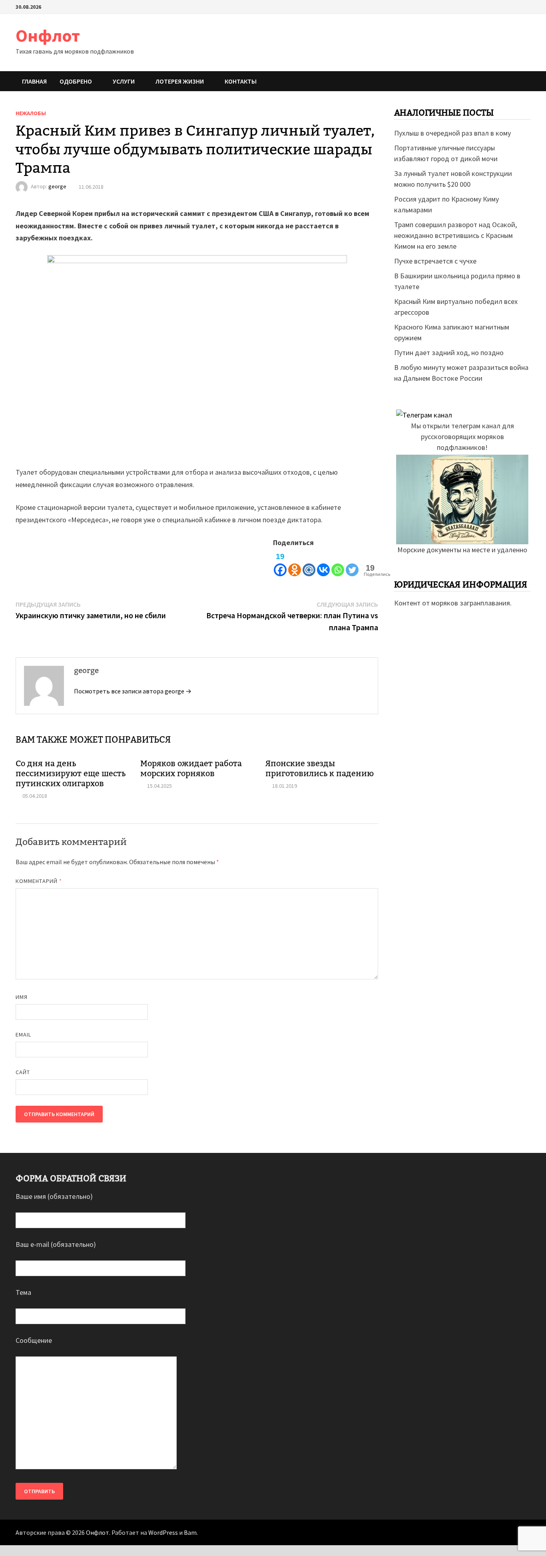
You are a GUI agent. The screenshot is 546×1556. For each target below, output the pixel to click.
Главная (34, 81)
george (57, 186)
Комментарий (39, 881)
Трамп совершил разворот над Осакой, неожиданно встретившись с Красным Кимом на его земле (455, 235)
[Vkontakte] (323, 563)
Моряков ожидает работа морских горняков (191, 768)
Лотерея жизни (179, 81)
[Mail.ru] (309, 563)
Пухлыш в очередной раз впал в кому (452, 133)
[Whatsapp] (337, 563)
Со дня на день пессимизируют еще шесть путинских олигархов (71, 773)
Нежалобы (31, 113)
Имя (22, 997)
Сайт (23, 1072)
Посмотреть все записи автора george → (132, 691)
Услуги (124, 81)
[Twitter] (352, 563)
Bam (190, 1532)
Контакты (241, 81)
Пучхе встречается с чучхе (435, 261)
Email (23, 1034)
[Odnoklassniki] (294, 563)
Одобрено (76, 81)
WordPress (163, 1532)
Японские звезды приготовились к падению (319, 768)
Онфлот (48, 35)
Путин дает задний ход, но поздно (449, 352)
